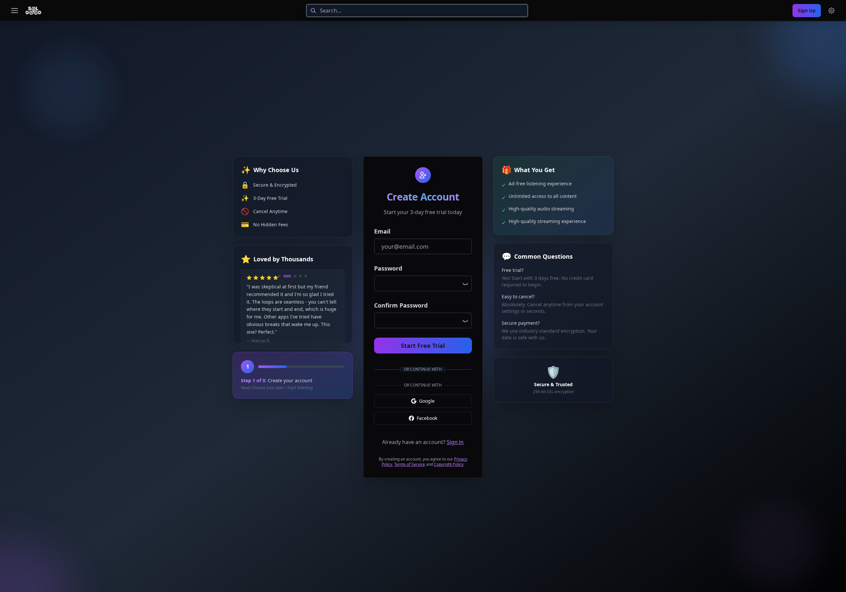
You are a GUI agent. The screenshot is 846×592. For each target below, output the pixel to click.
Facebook (427, 418)
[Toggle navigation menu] (14, 10)
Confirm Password (401, 305)
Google (427, 401)
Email (382, 231)
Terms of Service (409, 464)
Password (388, 268)
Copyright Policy (448, 464)
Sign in (455, 442)
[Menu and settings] (831, 10)
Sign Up (807, 10)
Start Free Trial (423, 346)
